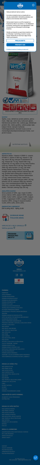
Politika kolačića (11, 49)
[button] (35, 457)
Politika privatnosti (22, 49)
